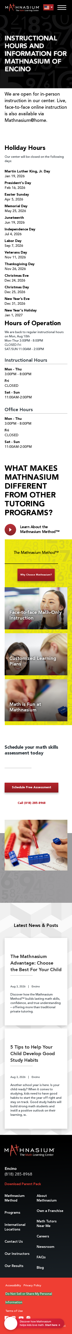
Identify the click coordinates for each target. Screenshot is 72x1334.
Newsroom (45, 1247)
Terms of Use (14, 1311)
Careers (43, 1236)
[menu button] (48, 7)
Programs (12, 1212)
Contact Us (14, 1241)
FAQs (41, 1257)
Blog (40, 1268)
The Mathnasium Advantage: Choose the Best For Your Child (36, 963)
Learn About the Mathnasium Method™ (39, 529)
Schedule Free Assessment (31, 787)
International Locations (15, 1227)
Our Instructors (17, 1254)
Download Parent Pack (23, 1184)
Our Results (14, 1266)
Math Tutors (47, 1224)
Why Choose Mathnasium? (36, 575)
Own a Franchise (50, 1211)
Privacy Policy (32, 1285)
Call (32, 803)
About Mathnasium (47, 1198)
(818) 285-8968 (18, 1174)
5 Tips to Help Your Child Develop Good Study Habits (32, 1054)
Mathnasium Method (15, 1198)
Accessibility (13, 1285)
